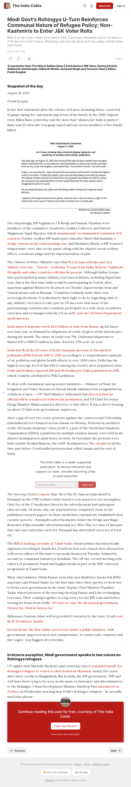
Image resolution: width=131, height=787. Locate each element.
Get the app (81, 772)
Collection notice (101, 764)
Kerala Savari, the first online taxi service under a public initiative (56, 630)
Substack (49, 780)
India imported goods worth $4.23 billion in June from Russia (53, 326)
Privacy (78, 764)
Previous (19, 750)
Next (114, 750)
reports (44, 494)
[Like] (10, 59)
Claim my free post (65, 726)
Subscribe (105, 5)
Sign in (121, 5)
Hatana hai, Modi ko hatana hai (29, 608)
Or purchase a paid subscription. (65, 734)
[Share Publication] (92, 6)
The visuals (97, 443)
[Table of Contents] (3, 393)
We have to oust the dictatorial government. (85, 603)
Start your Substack (57, 772)
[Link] (2, 86)
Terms (87, 764)
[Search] (84, 6)
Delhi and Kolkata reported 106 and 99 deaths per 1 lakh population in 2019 (63, 371)
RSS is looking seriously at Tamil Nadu (43, 543)
